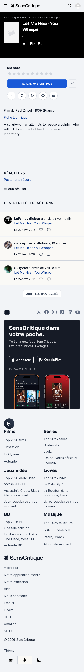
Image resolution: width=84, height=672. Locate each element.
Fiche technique (15, 117)
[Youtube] (77, 313)
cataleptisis (23, 243)
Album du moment (57, 544)
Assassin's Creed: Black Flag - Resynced (21, 493)
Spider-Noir (52, 445)
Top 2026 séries (55, 439)
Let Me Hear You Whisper (45, 17)
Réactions (14, 172)
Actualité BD (13, 545)
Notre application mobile (22, 575)
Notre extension (16, 582)
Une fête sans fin (16, 528)
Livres (50, 470)
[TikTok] (62, 313)
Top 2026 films (15, 440)
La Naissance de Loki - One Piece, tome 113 (21, 536)
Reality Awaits (54, 537)
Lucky (48, 451)
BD (7, 514)
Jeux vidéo (15, 470)
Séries (50, 431)
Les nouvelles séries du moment (61, 460)
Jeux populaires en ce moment (20, 504)
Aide (7, 589)
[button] (78, 6)
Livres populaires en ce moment (61, 504)
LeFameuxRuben (27, 218)
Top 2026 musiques (58, 523)
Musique (53, 514)
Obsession (11, 447)
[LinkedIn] (70, 313)
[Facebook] (46, 313)
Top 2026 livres (55, 478)
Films (25, 17)
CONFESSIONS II (57, 530)
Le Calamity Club (56, 484)
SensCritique (11, 17)
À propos (11, 568)
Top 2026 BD (14, 522)
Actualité (10, 461)
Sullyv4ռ (21, 268)
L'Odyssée (11, 454)
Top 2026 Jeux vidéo (19, 478)
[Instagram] (54, 313)
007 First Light (14, 484)
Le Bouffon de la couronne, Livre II (57, 493)
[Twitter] (38, 313)
